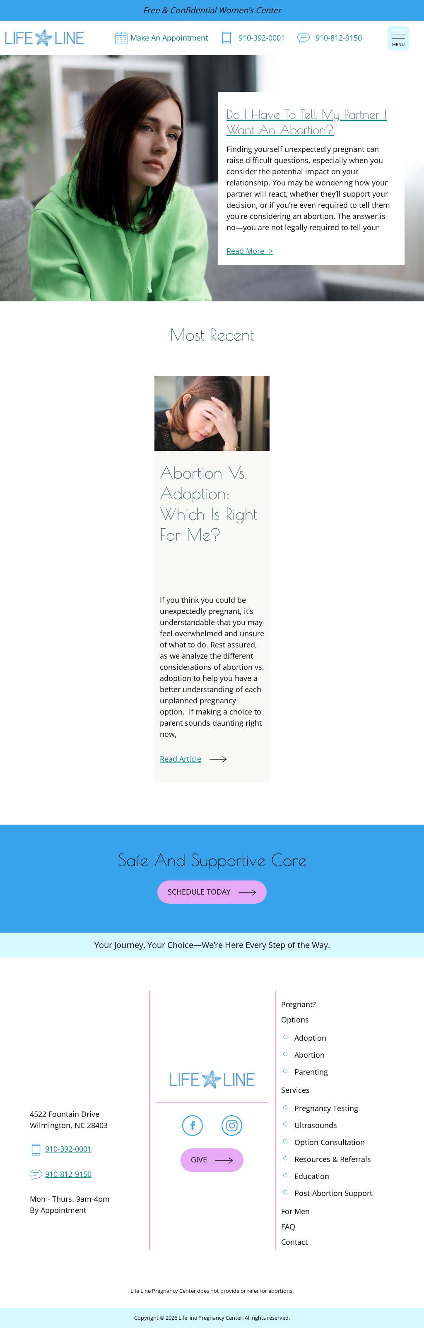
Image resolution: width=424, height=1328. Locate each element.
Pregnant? (298, 1004)
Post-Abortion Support (333, 1193)
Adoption (310, 1038)
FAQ (288, 1227)
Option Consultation (329, 1142)
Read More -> (249, 251)
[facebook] (192, 1125)
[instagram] (232, 1125)
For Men (295, 1211)
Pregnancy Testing (326, 1108)
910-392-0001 (261, 38)
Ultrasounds (315, 1125)
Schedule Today (199, 892)
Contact (294, 1242)
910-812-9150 (339, 38)
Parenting (311, 1072)
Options (295, 1020)
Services (295, 1090)
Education (311, 1176)
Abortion (309, 1055)
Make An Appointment (169, 38)
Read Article (180, 759)
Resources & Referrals (332, 1159)
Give (199, 1159)
